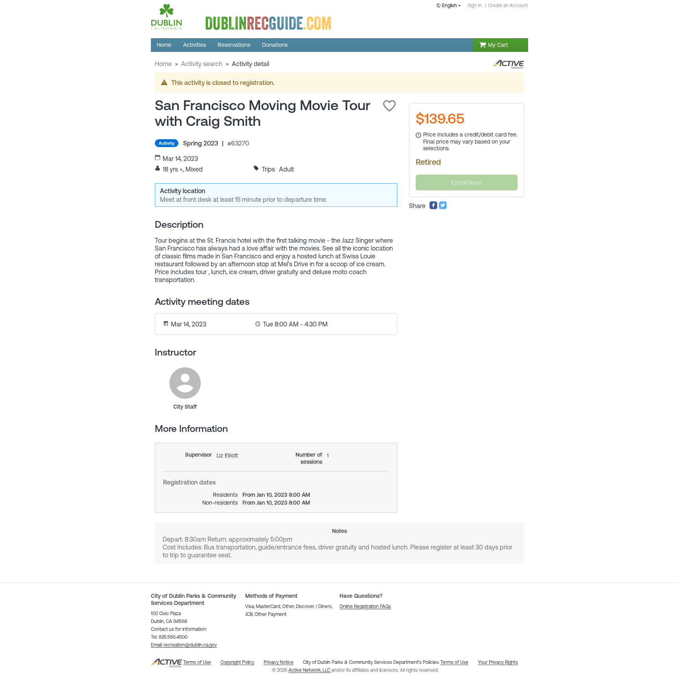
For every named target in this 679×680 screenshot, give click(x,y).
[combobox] (450, 6)
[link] (185, 383)
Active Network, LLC (309, 670)
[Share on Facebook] (433, 207)
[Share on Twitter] (443, 207)
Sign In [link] (475, 5)
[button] (389, 106)
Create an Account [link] (508, 5)
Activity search (201, 63)
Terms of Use (454, 662)
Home (163, 63)
